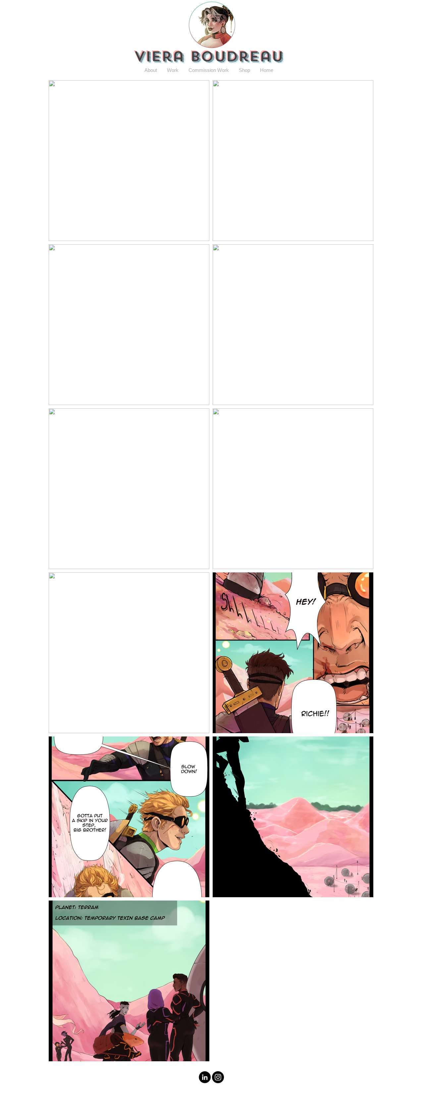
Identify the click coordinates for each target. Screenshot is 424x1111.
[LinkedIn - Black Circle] (205, 1077)
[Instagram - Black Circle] (218, 1077)
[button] (150, 70)
